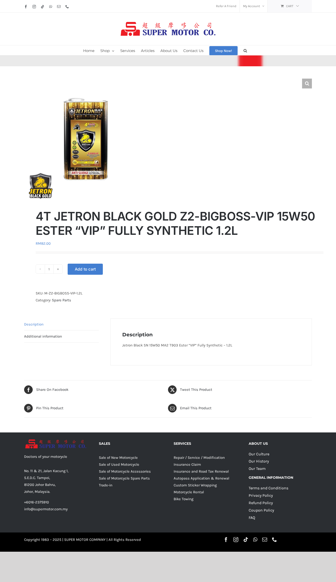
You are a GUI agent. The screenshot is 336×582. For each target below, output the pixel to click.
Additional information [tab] (43, 336)
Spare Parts (61, 300)
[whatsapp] (255, 539)
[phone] (274, 539)
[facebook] (226, 539)
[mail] (264, 539)
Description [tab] (34, 324)
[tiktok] (245, 539)
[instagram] (235, 539)
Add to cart (85, 269)
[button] (245, 50)
